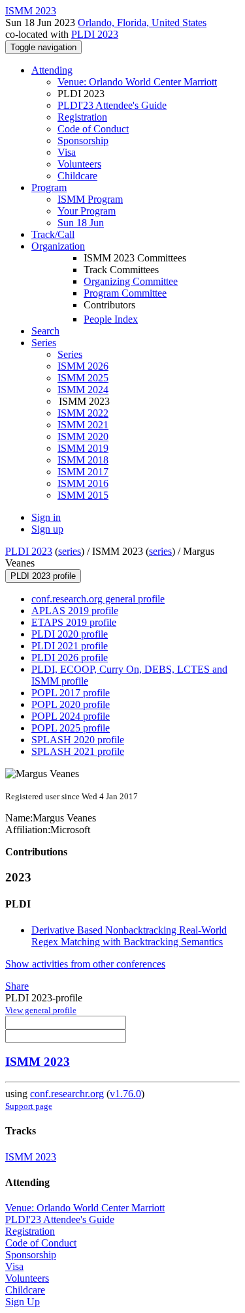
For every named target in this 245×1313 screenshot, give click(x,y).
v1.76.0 (125, 1093)
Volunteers (79, 164)
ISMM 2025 (82, 377)
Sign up (47, 529)
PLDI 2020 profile (69, 634)
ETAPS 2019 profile (73, 622)
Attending (52, 70)
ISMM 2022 (82, 413)
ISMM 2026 (82, 366)
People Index (111, 319)
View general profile (40, 1010)
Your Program (86, 210)
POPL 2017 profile (70, 692)
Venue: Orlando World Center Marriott (137, 81)
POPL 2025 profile (70, 727)
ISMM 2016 (82, 483)
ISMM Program (90, 199)
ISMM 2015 (82, 495)
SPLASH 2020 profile (77, 739)
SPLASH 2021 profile (77, 751)
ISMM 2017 (82, 471)
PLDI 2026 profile (69, 657)
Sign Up (22, 1301)
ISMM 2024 (82, 389)
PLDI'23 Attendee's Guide (112, 105)
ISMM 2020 (82, 436)
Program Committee (125, 293)
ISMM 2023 (37, 1062)
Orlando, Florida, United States (142, 22)
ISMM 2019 (82, 448)
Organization (58, 246)
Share (17, 986)
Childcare (77, 175)
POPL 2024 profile (70, 716)
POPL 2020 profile (70, 704)
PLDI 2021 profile (69, 645)
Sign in (46, 517)
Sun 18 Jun (80, 222)
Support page (28, 1106)
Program (49, 187)
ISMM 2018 (82, 459)
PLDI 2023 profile (43, 576)
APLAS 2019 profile (74, 610)
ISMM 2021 (82, 424)
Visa (66, 152)
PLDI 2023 (94, 34)
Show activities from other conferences (85, 963)
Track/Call (52, 234)
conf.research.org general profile (98, 598)
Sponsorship (82, 140)
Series (69, 354)
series (69, 551)
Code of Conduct (93, 128)
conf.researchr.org (67, 1093)
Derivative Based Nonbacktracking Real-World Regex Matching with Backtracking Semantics (129, 935)
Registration (82, 117)
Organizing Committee (131, 281)
